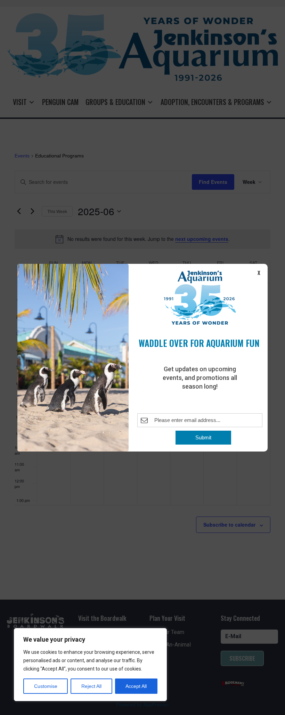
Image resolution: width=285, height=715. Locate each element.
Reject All (91, 686)
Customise (45, 686)
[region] (90, 664)
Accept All (136, 686)
